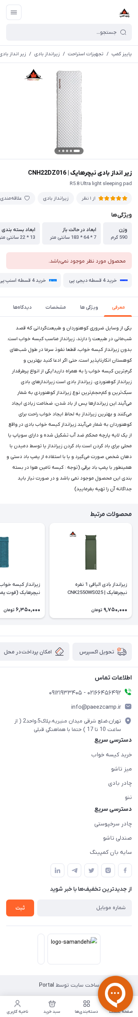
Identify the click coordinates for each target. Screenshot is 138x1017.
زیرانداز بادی (47, 54)
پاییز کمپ (122, 54)
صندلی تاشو (117, 838)
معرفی (118, 307)
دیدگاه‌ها (22, 307)
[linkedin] (57, 870)
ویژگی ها (89, 307)
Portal (46, 985)
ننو (128, 797)
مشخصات (56, 307)
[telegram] (74, 870)
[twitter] (91, 870)
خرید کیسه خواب (111, 755)
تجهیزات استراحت (86, 54)
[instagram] (108, 870)
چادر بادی (120, 783)
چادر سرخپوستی (113, 824)
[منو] (13, 12)
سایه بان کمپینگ (111, 852)
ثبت (20, 908)
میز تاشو (121, 769)
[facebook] (125, 870)
